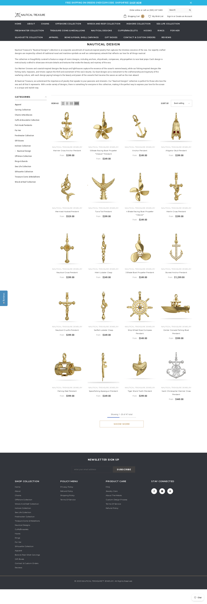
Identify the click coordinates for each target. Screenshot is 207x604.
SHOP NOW (136, 3)
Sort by (165, 103)
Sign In (170, 16)
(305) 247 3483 (156, 10)
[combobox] (177, 10)
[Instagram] (162, 491)
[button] (63, 103)
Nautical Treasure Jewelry (67, 147)
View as (55, 103)
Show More (122, 424)
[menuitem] (31, 104)
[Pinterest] (170, 491)
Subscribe (124, 469)
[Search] (180, 10)
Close (191, 3)
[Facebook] (154, 491)
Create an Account (184, 16)
